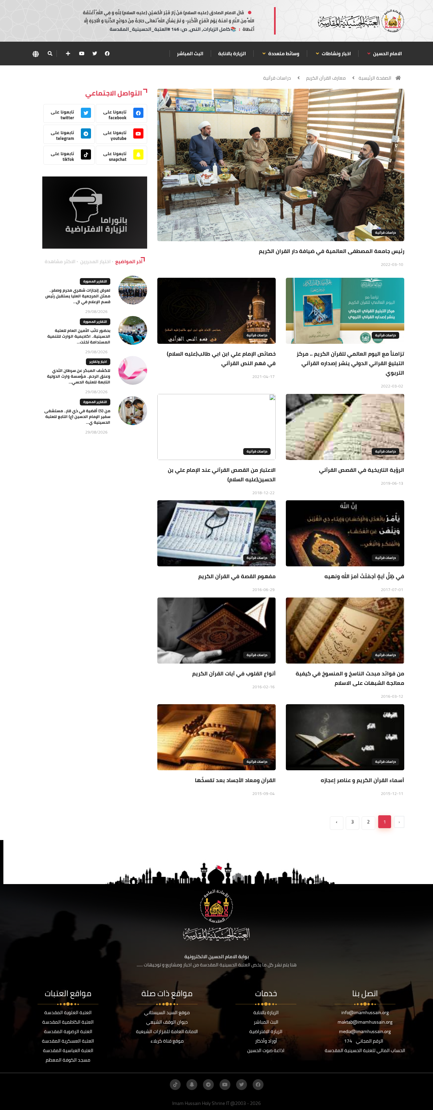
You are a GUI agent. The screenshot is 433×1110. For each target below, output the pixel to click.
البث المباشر (190, 53)
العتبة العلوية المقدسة (68, 1012)
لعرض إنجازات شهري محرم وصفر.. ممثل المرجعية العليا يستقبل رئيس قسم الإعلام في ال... (77, 296)
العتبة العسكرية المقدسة (68, 1040)
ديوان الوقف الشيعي (167, 1022)
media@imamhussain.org (365, 1031)
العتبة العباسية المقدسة (68, 1050)
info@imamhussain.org (365, 1012)
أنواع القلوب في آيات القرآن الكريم (234, 673)
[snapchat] (191, 1084)
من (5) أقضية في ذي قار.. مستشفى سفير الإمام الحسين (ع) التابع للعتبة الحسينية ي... (77, 416)
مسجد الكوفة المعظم (68, 1059)
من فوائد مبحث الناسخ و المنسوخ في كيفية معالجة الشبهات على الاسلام (350, 678)
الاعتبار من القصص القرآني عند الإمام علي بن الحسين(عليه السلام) (222, 474)
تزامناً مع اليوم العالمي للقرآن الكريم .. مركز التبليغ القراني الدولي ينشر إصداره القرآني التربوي (350, 363)
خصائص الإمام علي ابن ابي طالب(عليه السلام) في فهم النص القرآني (221, 358)
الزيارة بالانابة (232, 53)
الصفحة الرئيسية (375, 78)
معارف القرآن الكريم (326, 78)
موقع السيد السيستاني (167, 1012)
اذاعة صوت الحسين (265, 1050)
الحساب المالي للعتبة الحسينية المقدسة (365, 1050)
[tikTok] (175, 1084)
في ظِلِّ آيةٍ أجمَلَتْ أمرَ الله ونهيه (364, 576)
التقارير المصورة (95, 281)
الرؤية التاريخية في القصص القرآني (361, 470)
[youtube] (82, 53)
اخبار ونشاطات (336, 53)
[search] (49, 53)
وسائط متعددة (283, 53)
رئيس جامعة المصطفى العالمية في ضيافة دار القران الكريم (331, 251)
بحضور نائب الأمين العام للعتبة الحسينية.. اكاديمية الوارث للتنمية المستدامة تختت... (78, 336)
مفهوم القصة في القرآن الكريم (237, 576)
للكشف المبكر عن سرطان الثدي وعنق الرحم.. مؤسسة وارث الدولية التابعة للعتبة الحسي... (78, 376)
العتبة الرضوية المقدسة (68, 1031)
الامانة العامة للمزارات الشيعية (167, 1031)
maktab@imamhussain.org (365, 1022)
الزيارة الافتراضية (265, 1031)
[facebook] (107, 53)
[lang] (35, 53)
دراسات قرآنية (277, 78)
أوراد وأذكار (266, 1040)
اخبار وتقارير (98, 361)
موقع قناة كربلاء (167, 1040)
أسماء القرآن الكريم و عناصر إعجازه (362, 780)
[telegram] (208, 1084)
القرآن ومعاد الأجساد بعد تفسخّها (234, 780)
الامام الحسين (387, 53)
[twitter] (94, 53)
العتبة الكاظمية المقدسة (68, 1022)
